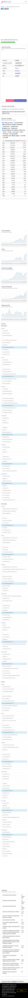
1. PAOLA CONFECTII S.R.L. (6, 774)
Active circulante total (20, 130)
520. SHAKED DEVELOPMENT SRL (7, 766)
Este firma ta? (10, 100)
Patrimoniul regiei (7, 135)
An (3, 122)
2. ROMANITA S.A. (4, 478)
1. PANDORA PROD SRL (5, 418)
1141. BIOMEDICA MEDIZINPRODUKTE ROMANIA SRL (10, 403)
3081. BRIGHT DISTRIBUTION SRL (7, 696)
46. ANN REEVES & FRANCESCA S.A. (7, 439)
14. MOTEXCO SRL (4, 797)
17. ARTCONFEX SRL (5, 646)
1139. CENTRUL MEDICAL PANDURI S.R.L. (8, 398)
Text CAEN (5, 137)
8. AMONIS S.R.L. (4, 819)
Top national (3, 328)
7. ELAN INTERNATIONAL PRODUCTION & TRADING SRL (10, 668)
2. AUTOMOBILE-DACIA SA (6, 333)
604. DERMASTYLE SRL (5, 590)
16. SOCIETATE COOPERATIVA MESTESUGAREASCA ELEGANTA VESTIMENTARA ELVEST (14, 644)
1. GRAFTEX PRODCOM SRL (6, 447)
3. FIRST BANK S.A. (5, 749)
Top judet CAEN (3, 444)
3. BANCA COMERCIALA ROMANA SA (7, 691)
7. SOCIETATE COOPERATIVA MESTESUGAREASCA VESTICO (10, 817)
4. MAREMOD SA (4, 661)
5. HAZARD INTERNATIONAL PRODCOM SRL (8, 841)
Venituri (15, 124)
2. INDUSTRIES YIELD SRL (5, 598)
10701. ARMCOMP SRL (5, 349)
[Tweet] (4, 8)
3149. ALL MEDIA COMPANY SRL (7, 381)
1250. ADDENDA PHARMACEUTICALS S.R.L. (8, 730)
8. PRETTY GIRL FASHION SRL (6, 492)
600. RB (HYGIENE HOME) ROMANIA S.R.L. (8, 581)
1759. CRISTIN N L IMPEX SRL (6, 556)
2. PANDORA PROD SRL (5, 776)
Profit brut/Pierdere (18, 122)
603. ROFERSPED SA (5, 588)
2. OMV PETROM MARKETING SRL (7, 362)
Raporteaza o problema (20, 100)
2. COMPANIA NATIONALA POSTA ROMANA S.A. (9, 511)
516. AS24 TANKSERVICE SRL (6, 756)
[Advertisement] (14, 24)
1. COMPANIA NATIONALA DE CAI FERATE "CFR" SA (9, 508)
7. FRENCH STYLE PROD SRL (6, 846)
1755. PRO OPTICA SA (5, 547)
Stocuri (4, 132)
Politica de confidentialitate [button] (8, 996)
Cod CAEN (23, 135)
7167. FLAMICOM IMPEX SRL (6, 530)
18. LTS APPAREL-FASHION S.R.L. (7, 648)
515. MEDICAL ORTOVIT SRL (6, 754)
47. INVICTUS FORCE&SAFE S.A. (6, 441)
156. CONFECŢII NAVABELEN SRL (7, 617)
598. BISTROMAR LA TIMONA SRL (7, 576)
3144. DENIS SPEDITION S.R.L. (6, 369)
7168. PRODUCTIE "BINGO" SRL (6, 532)
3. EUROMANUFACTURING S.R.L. (7, 659)
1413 (8, 109)
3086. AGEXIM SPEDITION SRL (6, 708)
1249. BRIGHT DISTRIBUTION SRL (7, 727)
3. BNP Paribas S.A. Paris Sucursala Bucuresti (9, 720)
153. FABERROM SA (5, 610)
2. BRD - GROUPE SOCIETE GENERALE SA (8, 689)
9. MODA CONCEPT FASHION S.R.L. (7, 822)
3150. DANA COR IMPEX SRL (6, 383)
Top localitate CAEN (4, 473)
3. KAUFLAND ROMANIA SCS (6, 364)
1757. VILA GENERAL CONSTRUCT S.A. (7, 552)
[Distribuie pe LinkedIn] (8, 8)
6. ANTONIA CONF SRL (5, 488)
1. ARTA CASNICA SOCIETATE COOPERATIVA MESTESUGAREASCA (11, 596)
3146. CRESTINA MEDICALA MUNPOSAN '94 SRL (9, 374)
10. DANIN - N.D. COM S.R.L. (6, 824)
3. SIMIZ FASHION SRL (5, 422)
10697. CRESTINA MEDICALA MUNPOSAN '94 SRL (9, 340)
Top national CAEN (4, 415)
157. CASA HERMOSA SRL (6, 619)
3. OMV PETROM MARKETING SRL (7, 335)
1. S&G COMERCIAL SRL (5, 803)
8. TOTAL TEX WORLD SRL (6, 670)
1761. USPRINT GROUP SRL (6, 561)
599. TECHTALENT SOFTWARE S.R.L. (7, 578)
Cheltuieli (20, 124)
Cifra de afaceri (9, 122)
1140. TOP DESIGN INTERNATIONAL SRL (8, 400)
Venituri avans (6, 126)
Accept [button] (21, 990)
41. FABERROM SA (4, 427)
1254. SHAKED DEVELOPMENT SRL (7, 739)
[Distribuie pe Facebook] (2, 8)
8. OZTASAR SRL (4, 783)
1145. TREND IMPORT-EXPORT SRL (7, 412)
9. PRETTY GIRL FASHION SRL (6, 673)
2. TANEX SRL (4, 449)
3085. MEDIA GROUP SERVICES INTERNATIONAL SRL (9, 705)
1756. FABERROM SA (5, 549)
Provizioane (5, 133)
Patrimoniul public (14, 133)
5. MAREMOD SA (4, 485)
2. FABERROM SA (4, 805)
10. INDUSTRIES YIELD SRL (6, 788)
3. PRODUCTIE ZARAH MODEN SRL (7, 600)
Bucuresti (17, 70)
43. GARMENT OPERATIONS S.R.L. (7, 432)
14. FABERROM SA (4, 639)
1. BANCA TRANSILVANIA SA (6, 686)
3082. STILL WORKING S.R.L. (6, 698)
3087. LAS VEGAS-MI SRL (5, 710)
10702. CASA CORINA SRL (5, 352)
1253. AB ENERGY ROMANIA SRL (7, 737)
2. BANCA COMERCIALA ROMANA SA (7, 718)
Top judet (2, 357)
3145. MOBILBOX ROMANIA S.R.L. (7, 371)
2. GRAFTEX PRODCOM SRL (6, 627)
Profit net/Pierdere (7, 124)
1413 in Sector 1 (20, 109)
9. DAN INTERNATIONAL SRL (6, 466)
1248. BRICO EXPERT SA (5, 725)
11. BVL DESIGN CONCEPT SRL (6, 826)
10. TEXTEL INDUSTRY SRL (6, 497)
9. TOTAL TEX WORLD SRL (6, 495)
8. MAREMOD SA (4, 848)
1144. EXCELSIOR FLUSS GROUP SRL (7, 410)
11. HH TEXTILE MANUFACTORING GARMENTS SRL (9, 470)
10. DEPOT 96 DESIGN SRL (6, 468)
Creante (9, 132)
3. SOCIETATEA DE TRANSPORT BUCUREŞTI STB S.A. (9, 571)
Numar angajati (16, 135)
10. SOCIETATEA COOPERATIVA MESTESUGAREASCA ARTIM (11, 675)
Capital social (14, 128)
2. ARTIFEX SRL (4, 420)
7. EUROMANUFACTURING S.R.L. (7, 490)
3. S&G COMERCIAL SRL (5, 778)
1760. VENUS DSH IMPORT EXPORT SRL (7, 559)
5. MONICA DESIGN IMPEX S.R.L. (7, 812)
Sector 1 (17, 68)
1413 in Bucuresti (13, 109)
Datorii (21, 132)
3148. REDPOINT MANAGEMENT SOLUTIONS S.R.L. (9, 378)
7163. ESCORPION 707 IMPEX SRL (7, 520)
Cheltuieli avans (14, 126)
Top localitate (3, 386)
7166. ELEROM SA (4, 527)
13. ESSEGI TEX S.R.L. (5, 795)
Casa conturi (16, 132)
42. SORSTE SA (4, 429)
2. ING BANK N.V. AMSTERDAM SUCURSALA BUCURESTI (10, 747)
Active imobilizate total (8, 130)
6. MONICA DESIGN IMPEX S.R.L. (7, 666)
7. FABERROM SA (4, 461)
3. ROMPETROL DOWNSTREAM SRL (7, 393)
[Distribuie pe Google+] (6, 8)
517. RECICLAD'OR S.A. (5, 759)
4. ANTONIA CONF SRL (5, 839)
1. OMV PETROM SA (5, 330)
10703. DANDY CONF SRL (5, 354)
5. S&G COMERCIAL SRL (5, 456)
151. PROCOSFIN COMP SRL (6, 605)
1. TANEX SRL (4, 625)
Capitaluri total (6, 128)
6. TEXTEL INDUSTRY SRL (5, 844)
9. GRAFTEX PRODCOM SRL (6, 785)
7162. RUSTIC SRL (4, 518)
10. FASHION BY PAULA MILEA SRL (7, 853)
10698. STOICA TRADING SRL (6, 342)
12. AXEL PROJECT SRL (5, 634)
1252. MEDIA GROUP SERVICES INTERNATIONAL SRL (9, 734)
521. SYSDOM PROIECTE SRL (6, 768)
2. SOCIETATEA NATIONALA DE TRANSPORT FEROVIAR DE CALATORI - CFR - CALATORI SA (14, 569)
